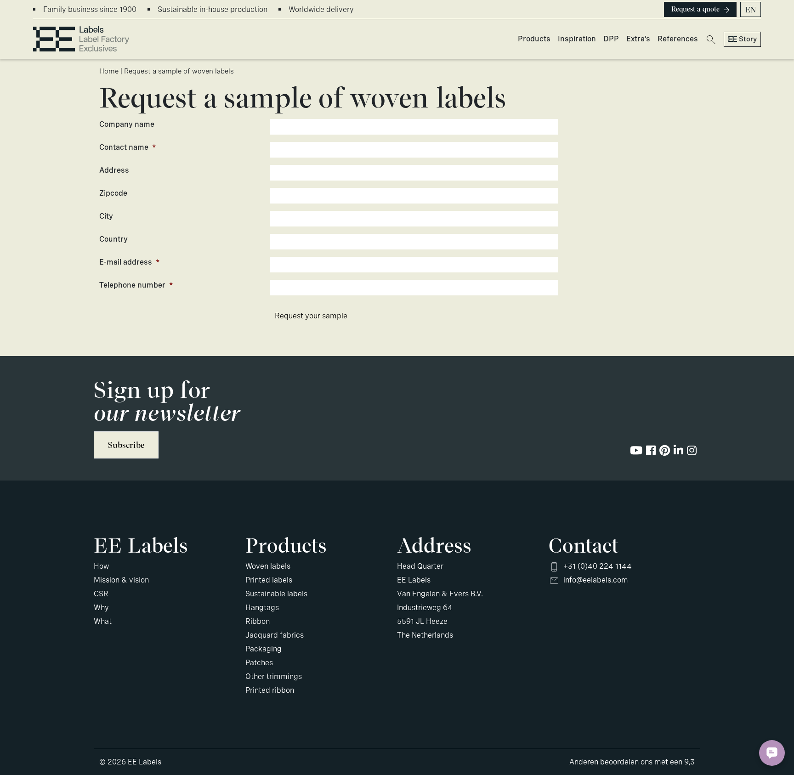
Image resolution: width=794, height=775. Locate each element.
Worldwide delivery (321, 9)
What (103, 621)
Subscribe (126, 445)
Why (101, 607)
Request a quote (695, 9)
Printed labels (268, 580)
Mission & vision (121, 580)
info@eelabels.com (595, 580)
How (101, 566)
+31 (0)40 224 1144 (597, 566)
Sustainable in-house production (212, 9)
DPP (611, 38)
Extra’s (638, 38)
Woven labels (267, 566)
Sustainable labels (276, 593)
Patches (259, 662)
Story (748, 39)
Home (109, 71)
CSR (101, 593)
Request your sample (311, 315)
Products (534, 38)
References (678, 38)
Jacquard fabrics (274, 635)
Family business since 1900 (89, 9)
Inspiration (577, 38)
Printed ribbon (269, 690)
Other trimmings (273, 676)
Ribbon (257, 621)
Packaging (263, 649)
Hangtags (262, 607)
